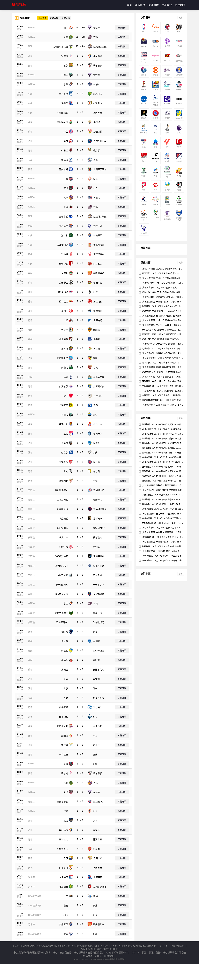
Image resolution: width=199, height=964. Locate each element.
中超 (30, 94)
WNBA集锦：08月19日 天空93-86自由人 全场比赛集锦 (161, 560)
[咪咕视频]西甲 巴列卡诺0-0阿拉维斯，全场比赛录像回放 (161, 283)
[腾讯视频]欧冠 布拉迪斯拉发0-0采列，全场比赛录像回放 (161, 301)
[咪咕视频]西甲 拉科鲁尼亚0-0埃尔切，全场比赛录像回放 (161, 353)
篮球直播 (140, 5)
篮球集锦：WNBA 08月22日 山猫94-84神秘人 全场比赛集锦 (161, 476)
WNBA (31, 27)
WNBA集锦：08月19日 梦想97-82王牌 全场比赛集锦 (161, 556)
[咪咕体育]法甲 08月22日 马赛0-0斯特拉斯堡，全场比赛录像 (159, 278)
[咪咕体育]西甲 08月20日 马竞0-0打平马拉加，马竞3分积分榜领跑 (159, 527)
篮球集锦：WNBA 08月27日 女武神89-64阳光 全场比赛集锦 (161, 424)
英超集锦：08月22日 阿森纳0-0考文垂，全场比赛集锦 (161, 480)
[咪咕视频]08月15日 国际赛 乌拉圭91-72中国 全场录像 (161, 405)
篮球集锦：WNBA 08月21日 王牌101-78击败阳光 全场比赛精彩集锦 (161, 504)
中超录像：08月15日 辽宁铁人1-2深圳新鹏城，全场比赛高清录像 (160, 395)
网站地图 (182, 946)
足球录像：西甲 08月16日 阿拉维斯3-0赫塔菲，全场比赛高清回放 (160, 372)
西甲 (30, 56)
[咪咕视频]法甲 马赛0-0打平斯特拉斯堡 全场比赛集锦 (161, 490)
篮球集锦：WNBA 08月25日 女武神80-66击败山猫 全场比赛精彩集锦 (161, 443)
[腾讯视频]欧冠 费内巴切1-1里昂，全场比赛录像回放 (161, 316)
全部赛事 (42, 18)
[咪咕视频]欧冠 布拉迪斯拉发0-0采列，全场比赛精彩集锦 (161, 541)
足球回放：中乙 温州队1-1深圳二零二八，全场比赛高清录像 (160, 339)
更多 (181, 17)
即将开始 (122, 56)
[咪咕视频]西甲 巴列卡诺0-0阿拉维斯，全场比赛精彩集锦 (161, 513)
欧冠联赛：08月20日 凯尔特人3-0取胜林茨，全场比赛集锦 (161, 546)
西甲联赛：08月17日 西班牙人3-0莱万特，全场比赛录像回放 (161, 362)
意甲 (30, 150)
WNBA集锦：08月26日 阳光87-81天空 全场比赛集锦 (161, 434)
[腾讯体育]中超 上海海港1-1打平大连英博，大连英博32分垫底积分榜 (161, 551)
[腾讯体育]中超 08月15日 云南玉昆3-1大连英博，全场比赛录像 (161, 376)
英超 (30, 160)
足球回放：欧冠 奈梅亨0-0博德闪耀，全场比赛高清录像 (160, 292)
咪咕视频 (19, 5)
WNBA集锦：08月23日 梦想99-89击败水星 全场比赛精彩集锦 (161, 457)
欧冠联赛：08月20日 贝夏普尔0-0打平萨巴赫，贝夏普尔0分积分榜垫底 (160, 537)
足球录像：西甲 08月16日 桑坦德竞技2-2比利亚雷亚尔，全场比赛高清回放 (161, 334)
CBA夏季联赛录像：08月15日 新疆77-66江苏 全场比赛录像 (161, 400)
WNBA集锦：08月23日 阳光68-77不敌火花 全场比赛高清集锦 (161, 462)
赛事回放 (180, 5)
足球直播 (153, 5)
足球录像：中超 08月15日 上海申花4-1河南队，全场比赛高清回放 (160, 381)
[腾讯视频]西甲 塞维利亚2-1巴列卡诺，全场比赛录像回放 (161, 367)
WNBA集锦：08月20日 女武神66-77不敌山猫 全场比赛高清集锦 (161, 518)
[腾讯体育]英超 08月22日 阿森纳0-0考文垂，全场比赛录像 (161, 269)
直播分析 (122, 27)
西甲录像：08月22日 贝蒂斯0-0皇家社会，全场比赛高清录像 (161, 273)
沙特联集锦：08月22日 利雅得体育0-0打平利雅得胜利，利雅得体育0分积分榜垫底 (161, 495)
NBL (30, 46)
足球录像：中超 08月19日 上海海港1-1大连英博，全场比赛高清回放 (161, 311)
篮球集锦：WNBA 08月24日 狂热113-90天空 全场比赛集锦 (160, 448)
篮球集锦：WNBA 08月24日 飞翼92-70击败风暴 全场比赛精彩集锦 (161, 452)
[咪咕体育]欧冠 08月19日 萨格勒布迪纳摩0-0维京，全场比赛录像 (161, 320)
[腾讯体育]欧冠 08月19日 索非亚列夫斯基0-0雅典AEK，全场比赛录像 (161, 325)
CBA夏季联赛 (34, 896)
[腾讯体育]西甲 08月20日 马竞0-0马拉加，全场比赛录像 (161, 287)
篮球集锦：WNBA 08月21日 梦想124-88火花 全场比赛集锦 (161, 499)
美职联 (31, 490)
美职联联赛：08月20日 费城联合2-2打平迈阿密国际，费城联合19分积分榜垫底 (161, 523)
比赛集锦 (167, 5)
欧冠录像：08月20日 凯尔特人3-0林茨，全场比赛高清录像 (161, 306)
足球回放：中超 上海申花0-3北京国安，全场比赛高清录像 (160, 330)
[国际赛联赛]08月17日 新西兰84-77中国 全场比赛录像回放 (161, 358)
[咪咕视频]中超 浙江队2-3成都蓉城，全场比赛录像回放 (161, 391)
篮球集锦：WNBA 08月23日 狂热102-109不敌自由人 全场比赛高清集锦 (161, 467)
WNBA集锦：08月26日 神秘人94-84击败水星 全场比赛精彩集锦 (161, 429)
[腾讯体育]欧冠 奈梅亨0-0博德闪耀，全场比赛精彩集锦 (161, 532)
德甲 (30, 131)
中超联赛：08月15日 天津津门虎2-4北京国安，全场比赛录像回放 (160, 386)
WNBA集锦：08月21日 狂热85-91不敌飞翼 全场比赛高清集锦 (161, 509)
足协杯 (31, 868)
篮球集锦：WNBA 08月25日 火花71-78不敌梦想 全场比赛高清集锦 (161, 438)
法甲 (30, 141)
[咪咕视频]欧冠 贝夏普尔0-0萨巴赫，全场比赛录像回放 (161, 297)
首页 (129, 5)
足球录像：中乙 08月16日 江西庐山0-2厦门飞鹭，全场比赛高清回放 (161, 348)
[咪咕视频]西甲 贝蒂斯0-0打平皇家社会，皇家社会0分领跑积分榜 (161, 485)
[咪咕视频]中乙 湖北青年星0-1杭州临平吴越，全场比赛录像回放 (161, 344)
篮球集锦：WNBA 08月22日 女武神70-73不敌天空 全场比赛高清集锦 (161, 471)
